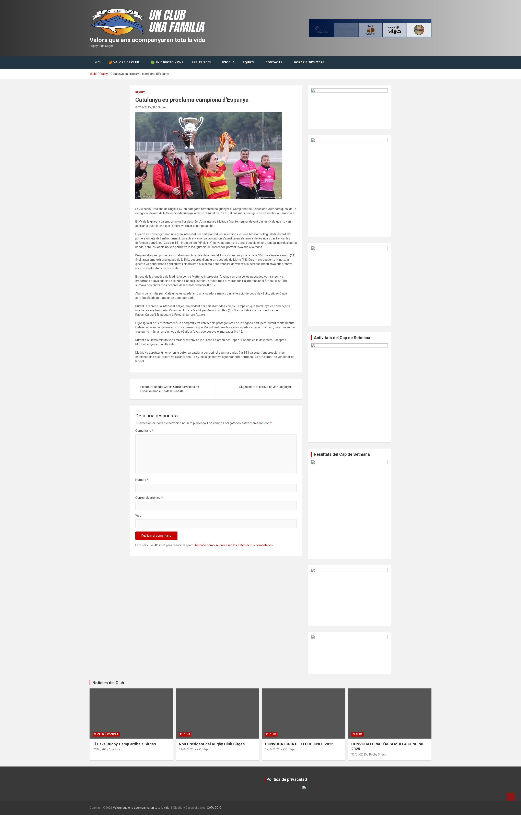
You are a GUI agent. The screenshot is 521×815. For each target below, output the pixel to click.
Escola (228, 62)
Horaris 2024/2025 (309, 62)
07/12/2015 (143, 107)
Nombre (141, 480)
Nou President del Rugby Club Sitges (212, 744)
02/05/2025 (100, 749)
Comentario (144, 430)
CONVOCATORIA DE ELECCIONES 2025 (299, 744)
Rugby (140, 92)
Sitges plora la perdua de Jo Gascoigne (265, 387)
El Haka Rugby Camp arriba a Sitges (124, 744)
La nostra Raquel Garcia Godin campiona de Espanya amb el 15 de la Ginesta (169, 389)
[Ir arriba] (511, 797)
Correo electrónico (149, 498)
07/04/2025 (272, 749)
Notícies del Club (108, 682)
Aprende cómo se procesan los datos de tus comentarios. (234, 545)
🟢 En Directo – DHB (167, 62)
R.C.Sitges (159, 107)
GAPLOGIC (214, 807)
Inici (97, 62)
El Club (99, 734)
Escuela (112, 734)
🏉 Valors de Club (124, 62)
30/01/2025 (359, 754)
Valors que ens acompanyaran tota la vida (147, 39)
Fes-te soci (201, 62)
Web (138, 515)
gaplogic (116, 749)
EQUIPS (248, 62)
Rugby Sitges (377, 754)
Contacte (273, 62)
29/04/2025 (186, 749)
